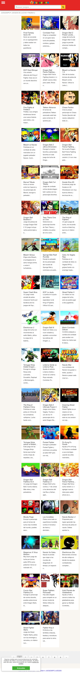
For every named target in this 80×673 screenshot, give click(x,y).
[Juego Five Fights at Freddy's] (30, 97)
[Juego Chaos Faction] (69, 97)
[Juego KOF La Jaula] (50, 282)
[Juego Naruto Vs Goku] (50, 542)
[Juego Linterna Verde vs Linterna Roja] (50, 355)
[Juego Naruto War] (69, 355)
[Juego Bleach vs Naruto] (30, 135)
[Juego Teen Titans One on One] (50, 207)
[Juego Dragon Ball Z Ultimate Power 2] (50, 395)
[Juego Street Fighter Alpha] (30, 618)
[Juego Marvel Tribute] (30, 172)
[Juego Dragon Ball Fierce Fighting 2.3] (69, 469)
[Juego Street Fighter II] (69, 282)
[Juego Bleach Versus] (30, 245)
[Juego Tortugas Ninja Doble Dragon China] (30, 355)
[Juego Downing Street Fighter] (69, 395)
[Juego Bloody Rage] (30, 507)
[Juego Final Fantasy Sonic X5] (30, 23)
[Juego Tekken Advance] (50, 97)
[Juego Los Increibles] (50, 507)
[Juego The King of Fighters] (69, 207)
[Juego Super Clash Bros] (30, 282)
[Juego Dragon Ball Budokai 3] (30, 207)
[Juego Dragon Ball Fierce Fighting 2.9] (69, 135)
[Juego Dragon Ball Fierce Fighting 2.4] (50, 60)
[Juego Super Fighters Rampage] (50, 580)
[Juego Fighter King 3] (50, 618)
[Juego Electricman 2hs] (69, 542)
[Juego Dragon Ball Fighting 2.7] (50, 469)
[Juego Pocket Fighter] (50, 432)
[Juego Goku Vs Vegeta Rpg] (69, 245)
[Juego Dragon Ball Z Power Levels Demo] (69, 23)
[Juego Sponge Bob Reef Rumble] (50, 245)
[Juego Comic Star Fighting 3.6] (30, 580)
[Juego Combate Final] (50, 23)
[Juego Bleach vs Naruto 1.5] (69, 60)
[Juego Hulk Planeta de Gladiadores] (69, 580)
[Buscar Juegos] (63, 7)
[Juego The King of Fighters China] (30, 395)
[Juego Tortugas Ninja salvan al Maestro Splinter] (30, 432)
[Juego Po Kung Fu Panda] (69, 432)
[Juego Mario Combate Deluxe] (69, 317)
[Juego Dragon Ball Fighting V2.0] (30, 469)
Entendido (21, 668)
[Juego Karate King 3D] (69, 172)
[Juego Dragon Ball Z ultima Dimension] (50, 135)
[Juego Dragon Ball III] (50, 317)
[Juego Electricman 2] (30, 317)
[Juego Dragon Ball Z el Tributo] (50, 172)
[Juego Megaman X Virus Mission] (30, 542)
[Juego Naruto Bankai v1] (69, 507)
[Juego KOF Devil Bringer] (30, 60)
